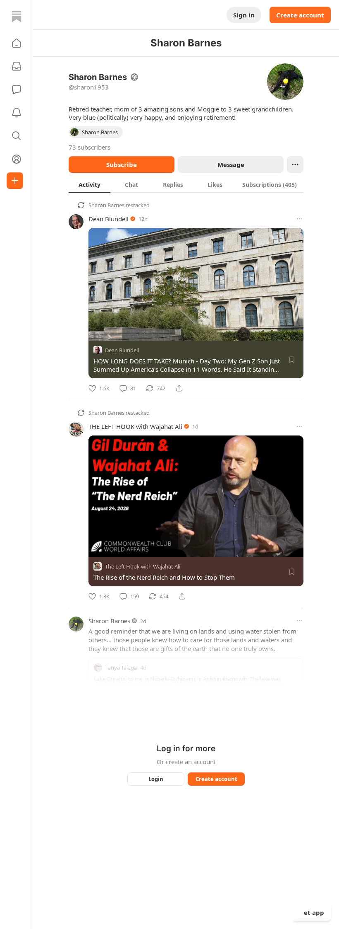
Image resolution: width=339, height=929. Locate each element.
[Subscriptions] (16, 66)
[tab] (89, 184)
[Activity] (16, 113)
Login (155, 779)
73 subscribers (89, 147)
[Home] (16, 17)
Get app (311, 912)
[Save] (291, 359)
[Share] (179, 388)
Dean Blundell (108, 219)
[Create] (15, 180)
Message (230, 164)
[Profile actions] (295, 164)
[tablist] (186, 184)
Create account (300, 15)
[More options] (299, 218)
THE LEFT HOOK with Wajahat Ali (135, 426)
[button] (16, 43)
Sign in (244, 15)
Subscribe (121, 164)
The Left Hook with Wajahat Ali (142, 566)
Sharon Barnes (106, 205)
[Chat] (16, 89)
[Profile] (16, 159)
